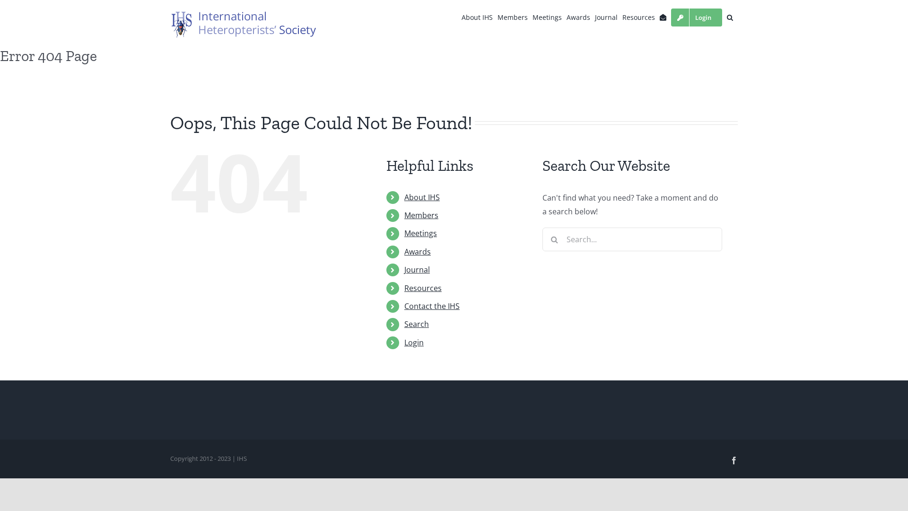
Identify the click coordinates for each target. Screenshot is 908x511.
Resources (423, 288)
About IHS (422, 197)
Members (421, 215)
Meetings (420, 233)
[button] (730, 17)
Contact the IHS (432, 306)
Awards (417, 252)
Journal (417, 269)
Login (414, 342)
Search (416, 324)
